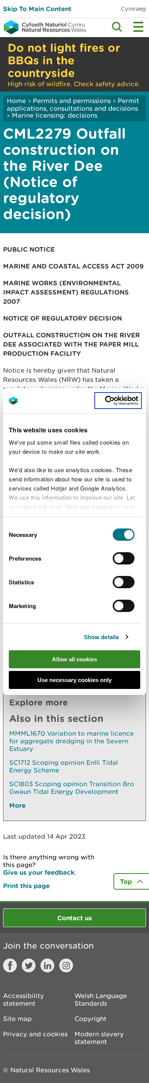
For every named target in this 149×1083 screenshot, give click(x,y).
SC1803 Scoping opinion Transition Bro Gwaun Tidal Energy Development (71, 787)
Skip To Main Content (37, 8)
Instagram (66, 965)
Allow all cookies (74, 659)
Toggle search (117, 26)
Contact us (74, 917)
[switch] (123, 558)
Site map (17, 1018)
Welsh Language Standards (100, 999)
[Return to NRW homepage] (43, 27)
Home (16, 101)
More (17, 805)
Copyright (90, 1018)
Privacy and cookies (35, 1034)
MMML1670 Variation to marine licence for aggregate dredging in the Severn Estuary (71, 741)
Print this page (26, 885)
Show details (101, 637)
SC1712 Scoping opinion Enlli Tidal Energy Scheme (63, 766)
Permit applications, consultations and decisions (73, 104)
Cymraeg (133, 8)
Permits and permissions (72, 101)
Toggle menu (138, 26)
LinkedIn (47, 965)
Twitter (29, 965)
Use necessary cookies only (74, 680)
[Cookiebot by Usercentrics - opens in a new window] (118, 400)
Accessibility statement (23, 999)
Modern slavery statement (99, 1037)
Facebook (10, 965)
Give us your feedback (38, 872)
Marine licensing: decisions (54, 115)
